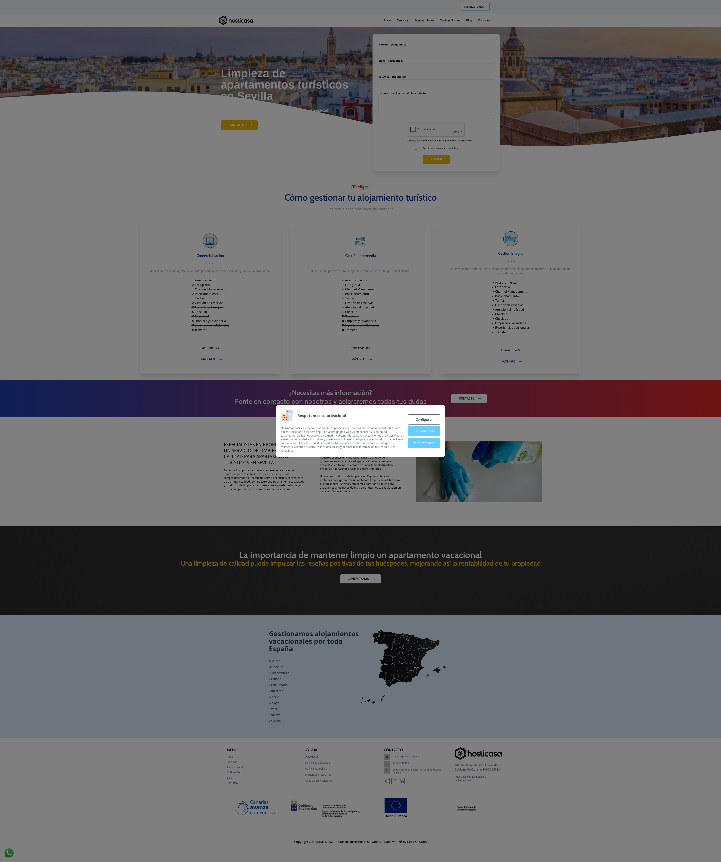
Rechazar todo (424, 442)
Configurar (424, 419)
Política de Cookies (328, 447)
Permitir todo (424, 431)
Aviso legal (287, 450)
